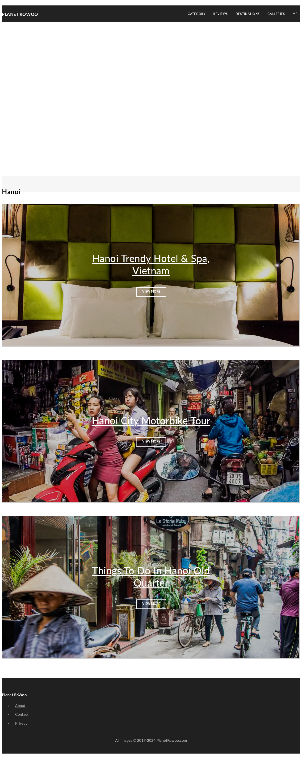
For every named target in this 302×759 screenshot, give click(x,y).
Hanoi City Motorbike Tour (151, 421)
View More (151, 291)
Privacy (21, 723)
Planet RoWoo (20, 15)
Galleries (276, 14)
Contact (22, 714)
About (20, 706)
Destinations (248, 14)
